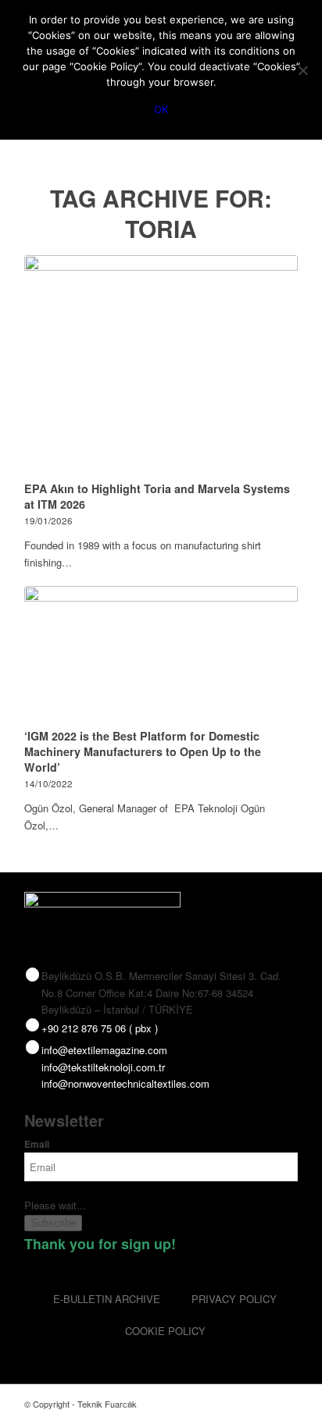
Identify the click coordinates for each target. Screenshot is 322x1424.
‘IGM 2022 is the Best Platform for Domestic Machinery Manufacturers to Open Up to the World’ (142, 751)
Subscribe (53, 1223)
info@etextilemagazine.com (104, 1049)
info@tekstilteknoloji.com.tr (103, 1067)
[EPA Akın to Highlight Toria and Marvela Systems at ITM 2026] (161, 365)
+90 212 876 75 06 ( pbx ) (99, 1028)
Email (36, 1144)
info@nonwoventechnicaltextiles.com (125, 1083)
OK (161, 109)
